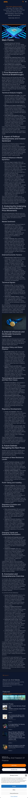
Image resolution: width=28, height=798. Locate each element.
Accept (14, 786)
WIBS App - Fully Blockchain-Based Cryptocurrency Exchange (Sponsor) (14, 694)
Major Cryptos (9, 6)
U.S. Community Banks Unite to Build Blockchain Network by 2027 (16, 716)
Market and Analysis (17, 6)
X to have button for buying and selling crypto (16, 725)
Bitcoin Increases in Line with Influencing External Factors (16, 746)
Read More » (10, 712)
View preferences (14, 793)
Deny (14, 789)
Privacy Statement (14, 796)
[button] (26, 775)
